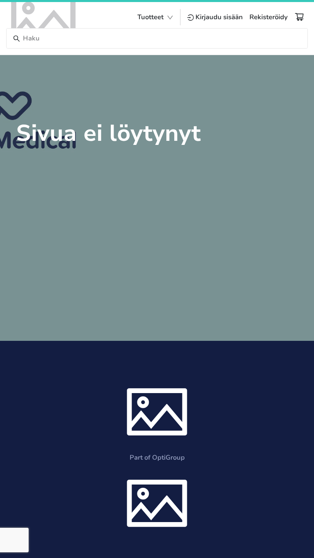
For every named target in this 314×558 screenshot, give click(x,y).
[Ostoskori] (299, 17)
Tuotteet (150, 17)
